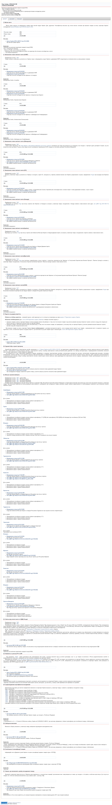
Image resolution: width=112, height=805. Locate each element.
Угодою (93, 174)
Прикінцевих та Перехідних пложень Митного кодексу (40, 629)
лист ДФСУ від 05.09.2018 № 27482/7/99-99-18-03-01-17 (37, 661)
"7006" (6, 695)
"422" (17, 231)
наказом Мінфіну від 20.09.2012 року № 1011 (22, 26)
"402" (17, 144)
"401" (17, 379)
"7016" (6, 698)
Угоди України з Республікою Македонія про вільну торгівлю (35, 145)
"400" (17, 378)
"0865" (6, 692)
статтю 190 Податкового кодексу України (72, 329)
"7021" (6, 700)
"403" (17, 57)
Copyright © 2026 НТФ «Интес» (14, 802)
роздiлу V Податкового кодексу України (70, 317)
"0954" (6, 694)
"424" (17, 259)
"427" (17, 288)
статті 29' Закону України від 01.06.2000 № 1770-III (30, 659)
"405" (17, 381)
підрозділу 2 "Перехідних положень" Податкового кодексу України (42, 630)
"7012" (6, 696)
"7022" (6, 702)
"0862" (6, 691)
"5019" (16, 656)
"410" (17, 173)
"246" (17, 622)
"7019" (6, 699)
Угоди (20, 203)
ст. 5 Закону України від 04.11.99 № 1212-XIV (49, 349)
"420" (17, 202)
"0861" (6, 690)
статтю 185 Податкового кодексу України (32, 319)
